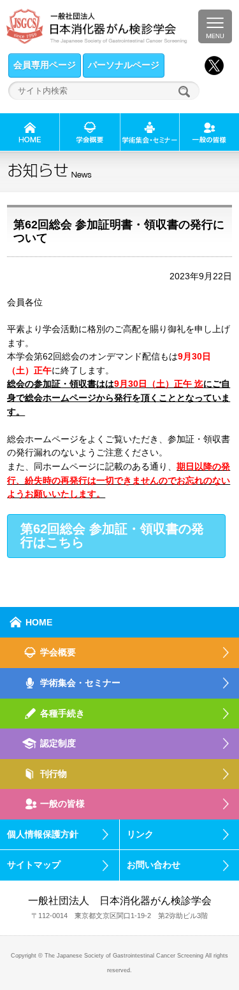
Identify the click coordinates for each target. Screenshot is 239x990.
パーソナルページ (123, 65)
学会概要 (58, 652)
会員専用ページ (44, 65)
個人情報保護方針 (42, 834)
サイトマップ (34, 865)
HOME (38, 622)
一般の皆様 (62, 803)
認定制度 (58, 743)
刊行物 (53, 774)
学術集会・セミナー (80, 683)
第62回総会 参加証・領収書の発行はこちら (112, 536)
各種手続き (62, 713)
